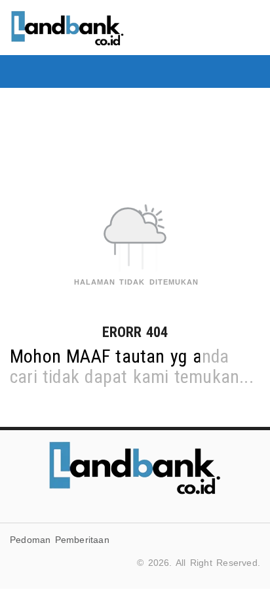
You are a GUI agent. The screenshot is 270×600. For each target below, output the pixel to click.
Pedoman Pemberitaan (59, 539)
